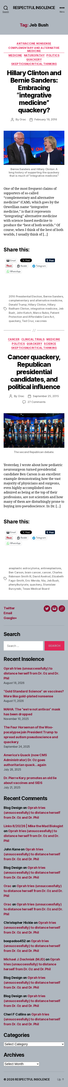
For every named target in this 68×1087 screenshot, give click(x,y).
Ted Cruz (28, 321)
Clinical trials (33, 339)
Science (50, 343)
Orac (23, 119)
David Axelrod (42, 576)
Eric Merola (32, 580)
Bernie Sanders (53, 296)
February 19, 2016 (45, 119)
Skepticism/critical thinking (34, 63)
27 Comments (37, 402)
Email (8, 613)
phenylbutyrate (18, 584)
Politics (52, 55)
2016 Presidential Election (25, 296)
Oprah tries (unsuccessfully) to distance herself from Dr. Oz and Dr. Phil (31, 673)
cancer (46, 572)
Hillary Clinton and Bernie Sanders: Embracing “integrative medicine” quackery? (34, 91)
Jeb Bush (53, 580)
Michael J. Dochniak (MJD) (24, 959)
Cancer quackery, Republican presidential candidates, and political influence (33, 372)
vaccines (41, 321)
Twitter (9, 608)
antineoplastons (51, 568)
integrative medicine (43, 308)
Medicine (15, 55)
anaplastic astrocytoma (24, 568)
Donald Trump (18, 304)
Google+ (10, 618)
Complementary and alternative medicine (34, 49)
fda (43, 580)
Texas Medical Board (35, 588)
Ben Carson (16, 572)
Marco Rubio (41, 312)
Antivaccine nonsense (34, 43)
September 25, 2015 (46, 396)
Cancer (14, 339)
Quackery (34, 59)
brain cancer (33, 572)
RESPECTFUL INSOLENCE (34, 8)
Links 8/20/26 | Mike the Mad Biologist (33, 826)
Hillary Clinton (37, 304)
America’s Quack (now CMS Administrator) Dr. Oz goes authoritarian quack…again (25, 760)
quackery (15, 321)
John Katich (24, 312)
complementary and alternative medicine (35, 300)
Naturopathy (34, 55)
